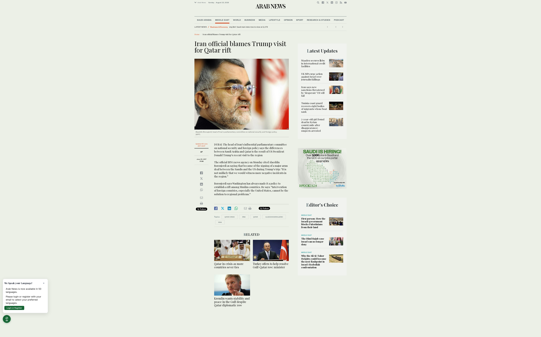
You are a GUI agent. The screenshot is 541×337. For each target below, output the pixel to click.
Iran (220, 222)
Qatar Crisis (230, 217)
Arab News (202, 3)
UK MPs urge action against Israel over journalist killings (312, 76)
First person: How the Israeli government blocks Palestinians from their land (313, 223)
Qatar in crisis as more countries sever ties (228, 265)
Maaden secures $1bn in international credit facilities (313, 63)
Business (249, 20)
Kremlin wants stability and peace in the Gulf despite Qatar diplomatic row (232, 301)
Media (262, 20)
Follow (202, 209)
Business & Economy (219, 27)
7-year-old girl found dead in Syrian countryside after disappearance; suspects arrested (312, 125)
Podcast (339, 20)
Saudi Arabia (204, 20)
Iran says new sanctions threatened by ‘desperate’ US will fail (313, 91)
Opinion (288, 20)
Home (197, 34)
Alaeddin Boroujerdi (274, 217)
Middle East (222, 20)
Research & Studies (318, 20)
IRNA (244, 217)
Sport (299, 20)
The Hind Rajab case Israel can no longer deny (312, 241)
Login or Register (14, 308)
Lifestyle (274, 20)
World (237, 20)
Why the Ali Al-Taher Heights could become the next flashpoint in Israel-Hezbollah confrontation (313, 261)
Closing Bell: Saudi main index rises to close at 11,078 (251, 27)
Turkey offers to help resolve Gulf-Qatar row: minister (270, 265)
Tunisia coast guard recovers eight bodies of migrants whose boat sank (314, 107)
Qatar (255, 217)
